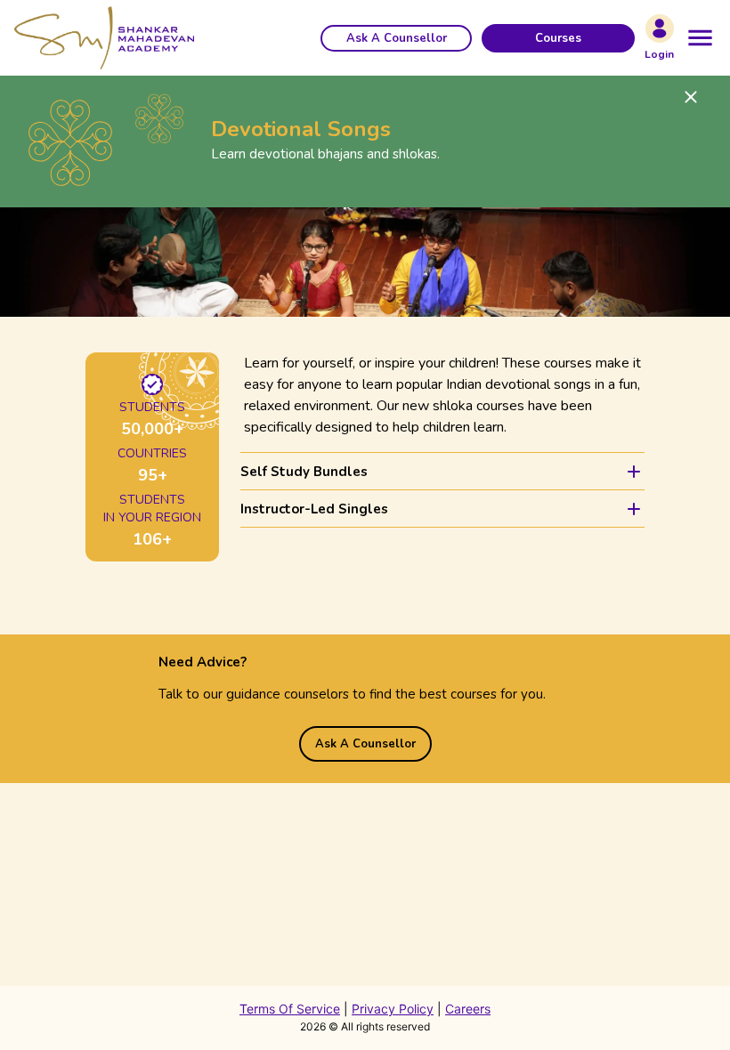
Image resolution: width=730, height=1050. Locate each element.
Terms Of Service (289, 1008)
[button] (396, 38)
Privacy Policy (393, 1008)
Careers (468, 1008)
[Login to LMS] (659, 28)
